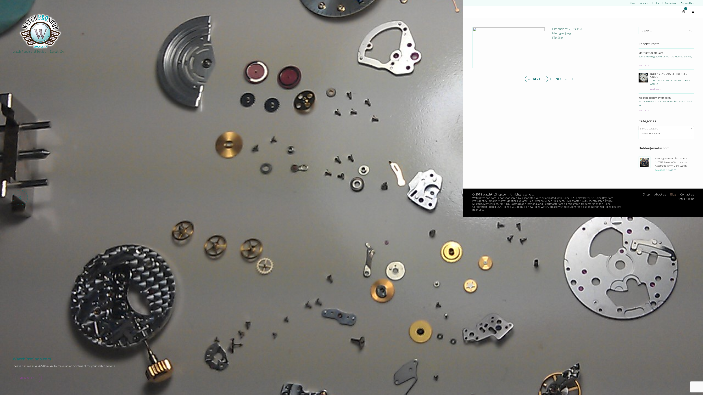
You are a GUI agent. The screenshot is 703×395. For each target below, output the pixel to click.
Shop (632, 2)
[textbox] (666, 128)
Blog (657, 2)
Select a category (650, 133)
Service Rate (687, 2)
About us (644, 2)
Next (561, 79)
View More (27, 378)
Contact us (670, 2)
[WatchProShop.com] (40, 31)
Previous (536, 79)
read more (644, 65)
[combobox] (666, 128)
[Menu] (691, 12)
